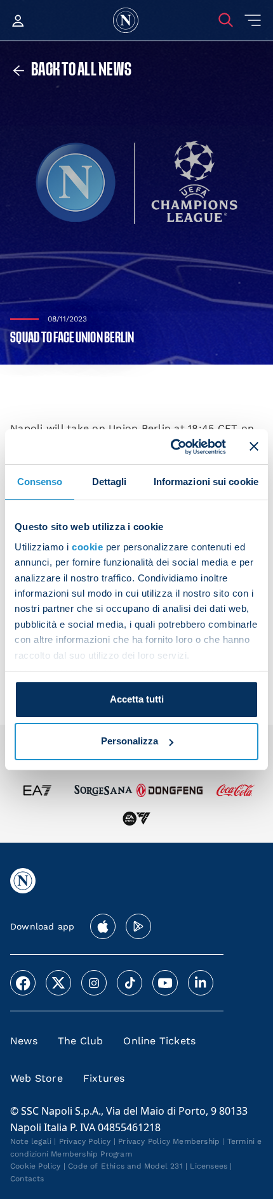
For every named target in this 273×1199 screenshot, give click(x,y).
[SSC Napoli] (125, 20)
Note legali (30, 1141)
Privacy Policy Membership (169, 1141)
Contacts (27, 1178)
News (23, 1041)
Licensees (208, 1166)
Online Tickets (159, 1041)
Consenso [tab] (40, 481)
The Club (80, 1041)
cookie (87, 546)
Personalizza (129, 741)
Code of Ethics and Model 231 (125, 1166)
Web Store (36, 1078)
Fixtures (104, 1078)
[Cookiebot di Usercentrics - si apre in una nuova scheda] (171, 446)
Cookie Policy (35, 1166)
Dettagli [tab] (109, 481)
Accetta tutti (137, 699)
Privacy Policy (85, 1141)
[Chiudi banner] (254, 446)
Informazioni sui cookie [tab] (206, 481)
